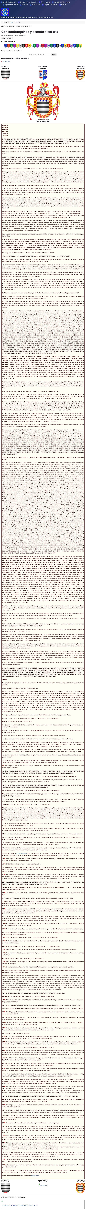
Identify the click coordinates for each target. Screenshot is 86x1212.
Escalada (5, 1205)
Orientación (33, 1205)
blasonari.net (35, 1175)
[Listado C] (11, 45)
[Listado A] (5, 45)
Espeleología (22, 1205)
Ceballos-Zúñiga (21, 853)
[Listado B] (8, 45)
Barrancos (13, 1205)
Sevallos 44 (6, 61)
